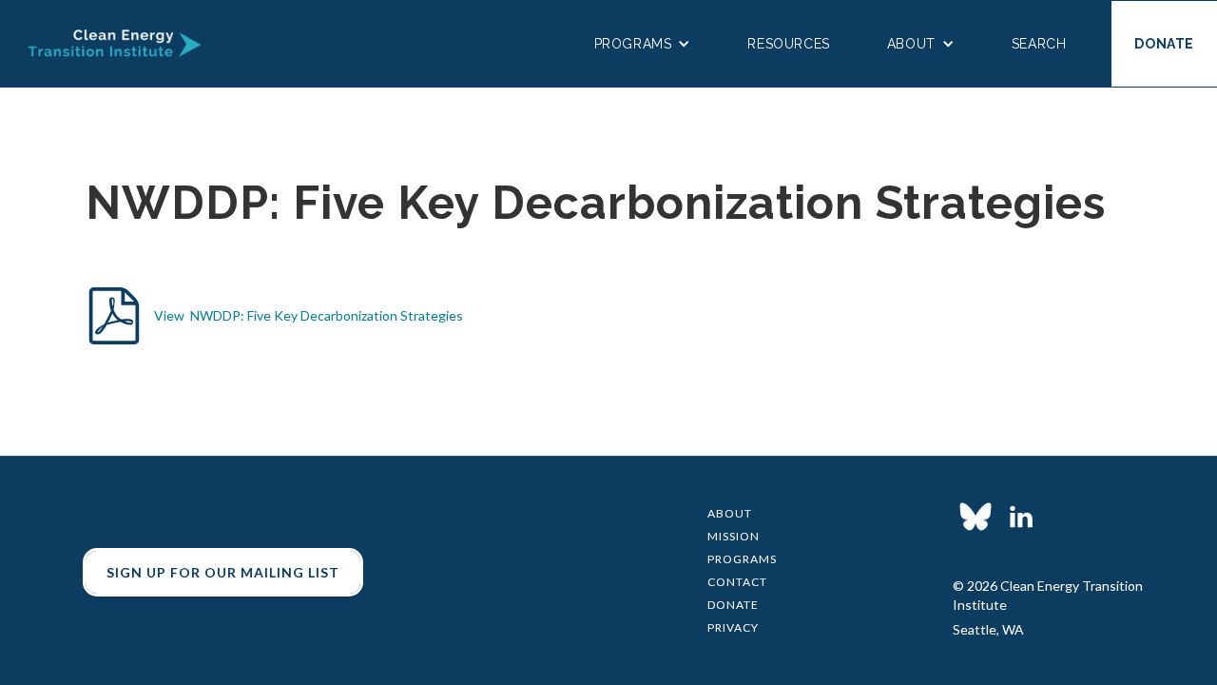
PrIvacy (733, 627)
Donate (733, 604)
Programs (742, 559)
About (729, 513)
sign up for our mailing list (222, 572)
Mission (733, 536)
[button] (642, 44)
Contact (737, 582)
